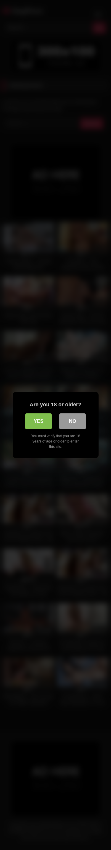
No (72, 421)
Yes (39, 421)
